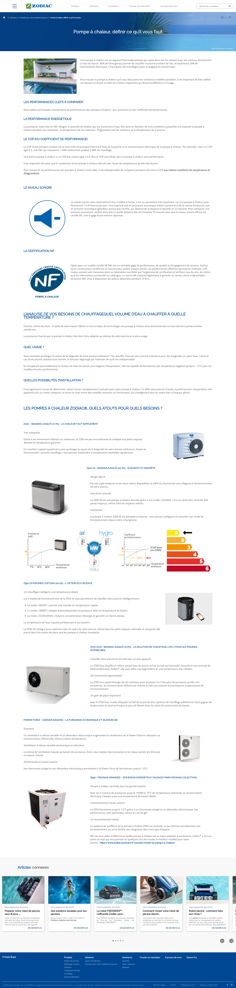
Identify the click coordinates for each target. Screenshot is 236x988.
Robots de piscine (71, 961)
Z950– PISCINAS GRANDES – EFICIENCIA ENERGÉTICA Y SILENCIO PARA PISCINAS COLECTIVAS (143, 777)
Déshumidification (71, 977)
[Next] (231, 941)
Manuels (125, 967)
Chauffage (68, 974)
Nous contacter (128, 964)
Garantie (125, 961)
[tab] (113, 940)
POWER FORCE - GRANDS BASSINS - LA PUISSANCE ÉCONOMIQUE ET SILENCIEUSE (71, 720)
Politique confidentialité (208, 985)
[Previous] (222, 941)
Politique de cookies (188, 985)
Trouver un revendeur (139, 6)
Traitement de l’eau (72, 971)
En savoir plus (35, 928)
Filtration (68, 967)
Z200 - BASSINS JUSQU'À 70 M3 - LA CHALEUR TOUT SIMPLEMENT (61, 423)
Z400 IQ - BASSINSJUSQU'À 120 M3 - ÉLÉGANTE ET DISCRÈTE (121, 468)
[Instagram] (231, 985)
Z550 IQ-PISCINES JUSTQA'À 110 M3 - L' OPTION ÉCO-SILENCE (58, 583)
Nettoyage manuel (71, 964)
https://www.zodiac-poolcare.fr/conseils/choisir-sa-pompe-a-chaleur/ (137, 842)
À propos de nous (168, 6)
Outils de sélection (92, 961)
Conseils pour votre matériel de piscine (33, 17)
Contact (173, 985)
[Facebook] (227, 985)
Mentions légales (159, 985)
